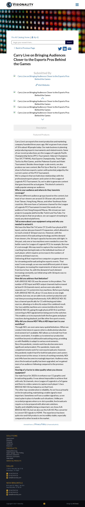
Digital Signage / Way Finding (14, 453)
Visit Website (44, 85)
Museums (9, 446)
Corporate (9, 442)
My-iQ (36, 37)
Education (9, 440)
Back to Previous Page (25, 48)
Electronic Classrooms (12, 455)
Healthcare (9, 444)
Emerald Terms (28, 424)
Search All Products (13, 461)
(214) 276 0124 (13, 473)
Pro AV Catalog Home (21, 37)
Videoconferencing (11, 451)
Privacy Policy (40, 424)
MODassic (76, 504)
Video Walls (9, 458)
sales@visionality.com (15, 478)
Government (10, 438)
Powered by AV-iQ (53, 424)
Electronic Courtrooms (12, 456)
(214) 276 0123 (13, 476)
